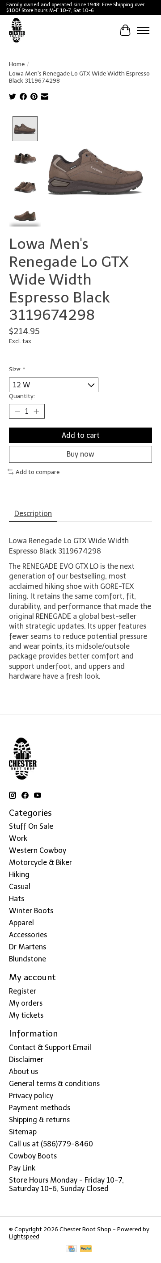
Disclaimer (26, 1059)
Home (17, 63)
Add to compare (37, 471)
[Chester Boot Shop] (17, 30)
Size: (17, 369)
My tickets (26, 1015)
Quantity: (22, 395)
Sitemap (23, 1132)
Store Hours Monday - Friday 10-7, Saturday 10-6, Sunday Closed (66, 1184)
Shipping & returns (39, 1120)
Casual (19, 886)
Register (22, 991)
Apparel (21, 923)
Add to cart (81, 435)
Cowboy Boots (33, 1156)
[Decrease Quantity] (17, 411)
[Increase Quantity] (36, 411)
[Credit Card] (71, 1249)
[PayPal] (86, 1249)
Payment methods (39, 1108)
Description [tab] (33, 513)
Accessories (28, 935)
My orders (25, 1003)
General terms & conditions (54, 1083)
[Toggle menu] (143, 30)
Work (18, 838)
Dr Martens (27, 947)
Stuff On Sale (31, 826)
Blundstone (27, 959)
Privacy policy (31, 1095)
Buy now (80, 454)
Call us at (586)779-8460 (51, 1144)
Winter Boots (31, 910)
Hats (16, 898)
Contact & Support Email (50, 1047)
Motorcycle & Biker (40, 862)
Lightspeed (24, 1236)
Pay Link (22, 1168)
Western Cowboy (37, 850)
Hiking (19, 874)
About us (23, 1071)
